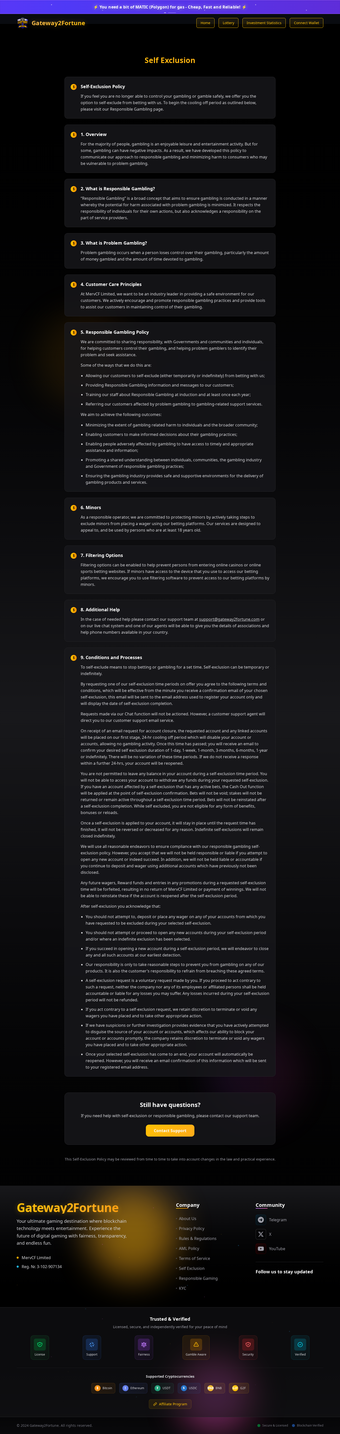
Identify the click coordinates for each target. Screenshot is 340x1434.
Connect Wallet (306, 22)
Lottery (228, 22)
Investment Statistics (264, 22)
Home (205, 22)
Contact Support (170, 1130)
